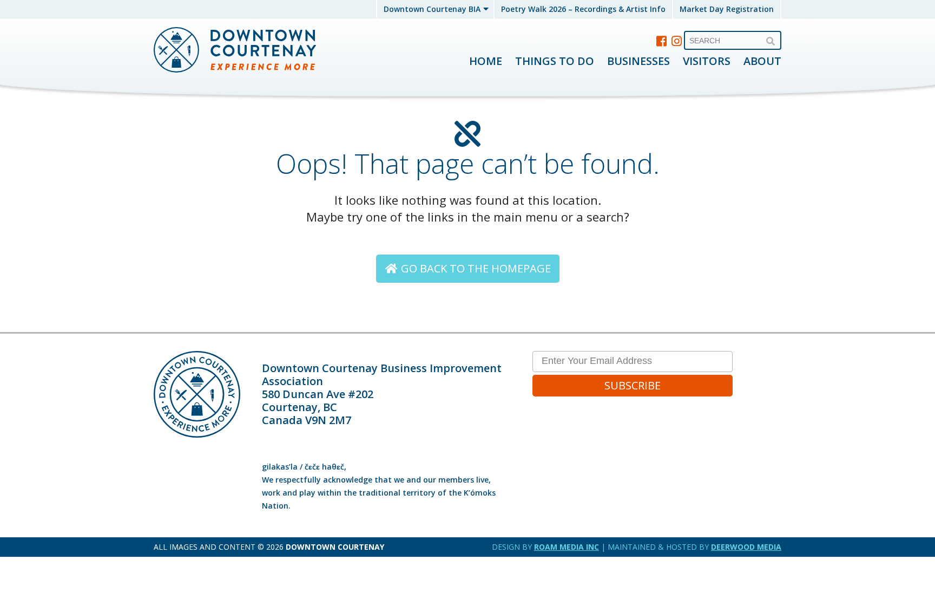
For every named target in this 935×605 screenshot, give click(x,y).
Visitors (706, 61)
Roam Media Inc (566, 547)
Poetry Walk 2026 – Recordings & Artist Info (583, 9)
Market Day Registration (727, 9)
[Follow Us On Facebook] (661, 40)
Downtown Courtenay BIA (432, 9)
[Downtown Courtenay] (235, 50)
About (762, 61)
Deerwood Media (746, 547)
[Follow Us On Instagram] (676, 40)
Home (485, 61)
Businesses (638, 61)
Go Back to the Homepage (474, 268)
